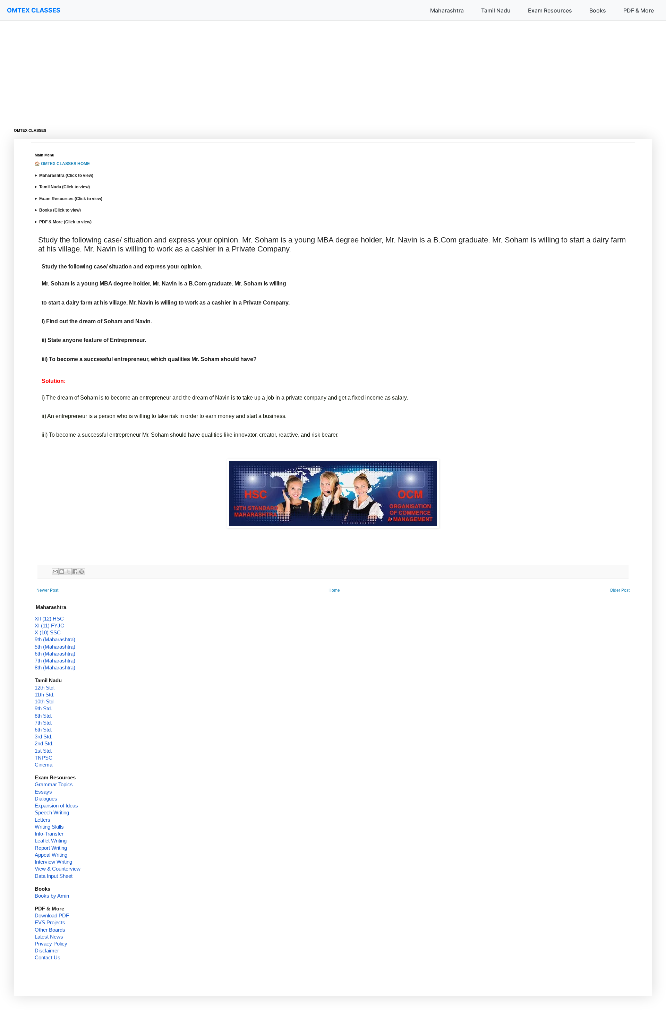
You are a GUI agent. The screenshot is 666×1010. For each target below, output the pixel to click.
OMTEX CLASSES (33, 10)
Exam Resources (550, 10)
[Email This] (55, 571)
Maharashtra (447, 10)
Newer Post (47, 590)
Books (597, 10)
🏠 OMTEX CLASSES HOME (62, 163)
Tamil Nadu (496, 10)
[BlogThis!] (61, 571)
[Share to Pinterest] (81, 571)
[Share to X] (68, 571)
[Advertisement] (222, 69)
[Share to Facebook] (74, 571)
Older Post (620, 590)
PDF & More (638, 10)
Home (334, 590)
